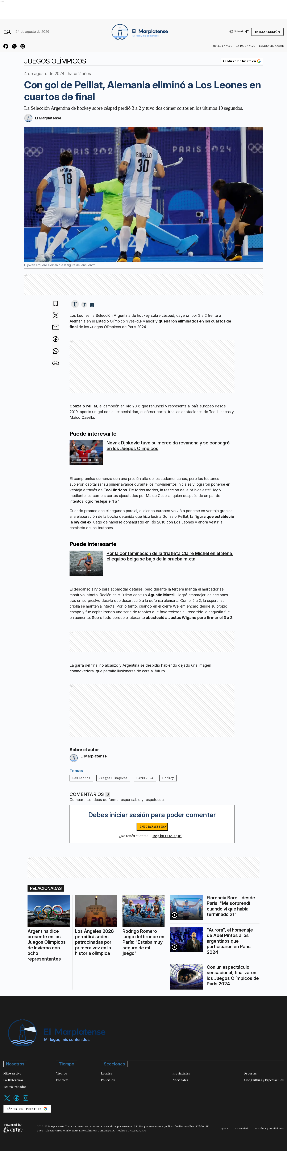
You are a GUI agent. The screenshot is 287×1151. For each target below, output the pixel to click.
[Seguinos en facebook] (5, 47)
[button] (75, 304)
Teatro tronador (271, 45)
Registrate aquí (167, 836)
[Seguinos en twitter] (14, 47)
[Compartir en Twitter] (55, 316)
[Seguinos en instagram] (22, 47)
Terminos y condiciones (269, 1128)
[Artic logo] (12, 1128)
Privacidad (241, 1128)
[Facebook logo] (16, 1100)
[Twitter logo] (7, 1100)
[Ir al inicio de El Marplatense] (139, 31)
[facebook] (55, 339)
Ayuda (224, 1128)
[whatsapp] (55, 351)
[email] (55, 327)
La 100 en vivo (245, 45)
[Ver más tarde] (55, 304)
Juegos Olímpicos (85, 459)
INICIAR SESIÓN (153, 827)
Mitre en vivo (222, 45)
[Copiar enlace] (55, 363)
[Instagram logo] (25, 1100)
